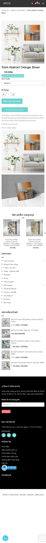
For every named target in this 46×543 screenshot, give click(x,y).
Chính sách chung (9, 453)
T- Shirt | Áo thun (10, 268)
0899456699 (6, 431)
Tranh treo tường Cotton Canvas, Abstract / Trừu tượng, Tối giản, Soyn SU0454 (11, 242)
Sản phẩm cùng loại (23, 214)
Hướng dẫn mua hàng (10, 460)
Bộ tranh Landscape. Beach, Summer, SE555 (27, 362)
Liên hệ (4, 463)
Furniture (7, 299)
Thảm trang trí (9, 282)
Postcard (7, 275)
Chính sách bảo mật (10, 456)
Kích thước (6, 79)
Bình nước (7, 302)
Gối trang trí (8, 285)
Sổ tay (6, 278)
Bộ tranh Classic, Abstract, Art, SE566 (24, 330)
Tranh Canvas (8, 261)
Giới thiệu (5, 446)
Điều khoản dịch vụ (9, 450)
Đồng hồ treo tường (11, 264)
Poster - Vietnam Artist (11, 271)
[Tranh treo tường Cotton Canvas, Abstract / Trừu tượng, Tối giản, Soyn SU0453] (34, 227)
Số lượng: (5, 90)
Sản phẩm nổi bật (10, 312)
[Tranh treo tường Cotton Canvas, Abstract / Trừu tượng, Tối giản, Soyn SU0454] (11, 227)
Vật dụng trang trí (10, 289)
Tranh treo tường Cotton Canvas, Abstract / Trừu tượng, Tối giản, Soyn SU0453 (34, 242)
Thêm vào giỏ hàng (12, 101)
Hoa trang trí (8, 296)
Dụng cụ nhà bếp (10, 292)
